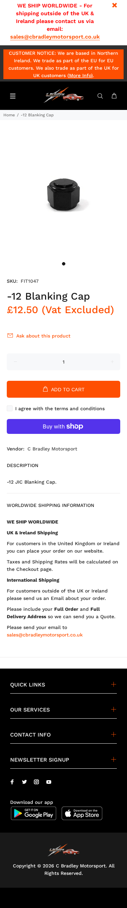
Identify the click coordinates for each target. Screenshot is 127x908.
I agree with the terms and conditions (60, 408)
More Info (80, 75)
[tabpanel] (63, 194)
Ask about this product (43, 336)
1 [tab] (63, 263)
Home (9, 115)
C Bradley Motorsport (52, 448)
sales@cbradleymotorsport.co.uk (55, 36)
